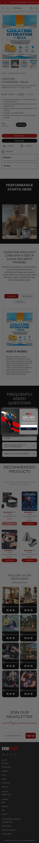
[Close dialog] (36, 410)
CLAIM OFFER (28, 428)
